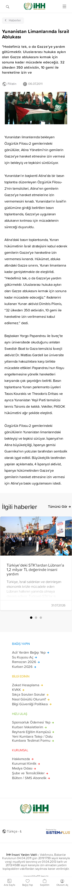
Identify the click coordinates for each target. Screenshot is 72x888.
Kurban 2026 (22, 667)
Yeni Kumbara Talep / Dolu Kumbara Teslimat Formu (32, 738)
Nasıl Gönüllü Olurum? (29, 699)
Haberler (15, 20)
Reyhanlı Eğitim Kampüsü (31, 732)
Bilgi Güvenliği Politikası (30, 704)
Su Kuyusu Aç (22, 657)
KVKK (16, 690)
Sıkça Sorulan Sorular (28, 694)
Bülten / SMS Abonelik (29, 778)
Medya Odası (22, 768)
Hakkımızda (21, 759)
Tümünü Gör (57, 507)
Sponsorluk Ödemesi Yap (31, 722)
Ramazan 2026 (24, 662)
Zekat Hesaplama (25, 685)
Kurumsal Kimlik (24, 764)
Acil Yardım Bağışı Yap (29, 652)
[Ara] (7, 6)
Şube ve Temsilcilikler (28, 773)
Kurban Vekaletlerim (27, 727)
